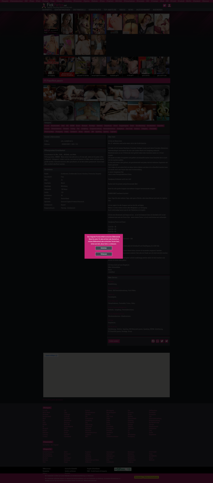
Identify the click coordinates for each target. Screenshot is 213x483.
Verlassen (104, 254)
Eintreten (104, 248)
